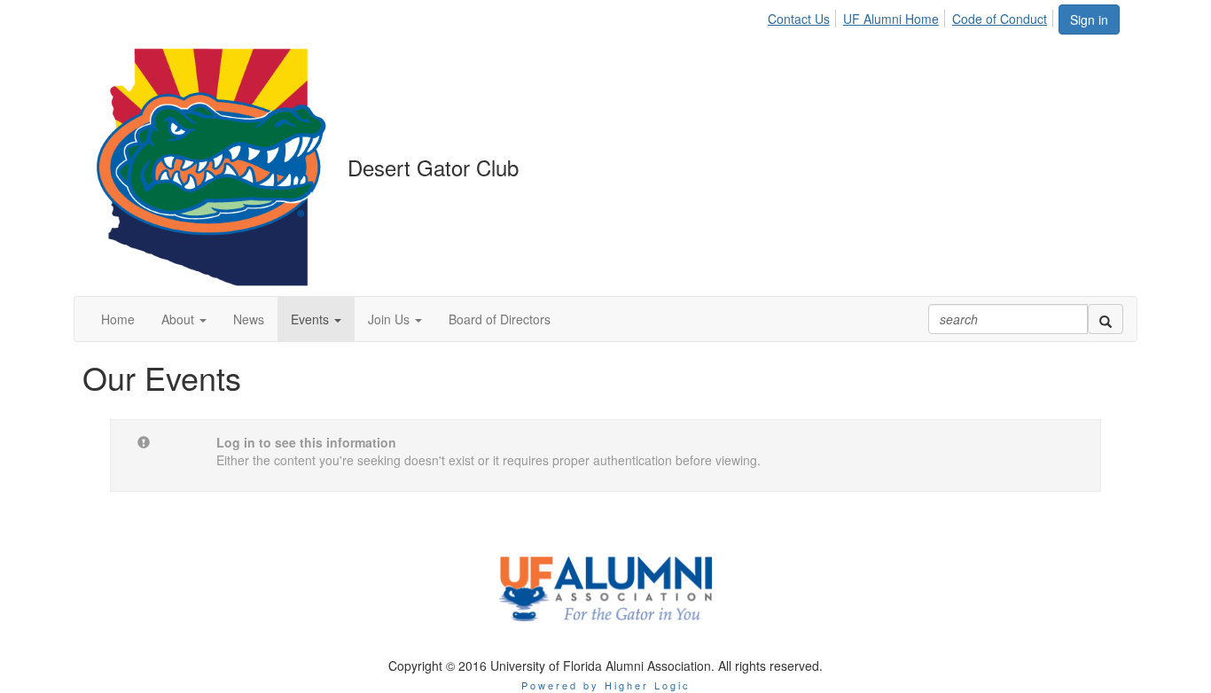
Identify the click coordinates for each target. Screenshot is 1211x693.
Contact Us (799, 18)
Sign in (1089, 19)
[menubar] (912, 15)
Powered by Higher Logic (606, 685)
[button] (184, 319)
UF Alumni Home (891, 18)
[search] (1105, 319)
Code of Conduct (999, 18)
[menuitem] (803, 15)
